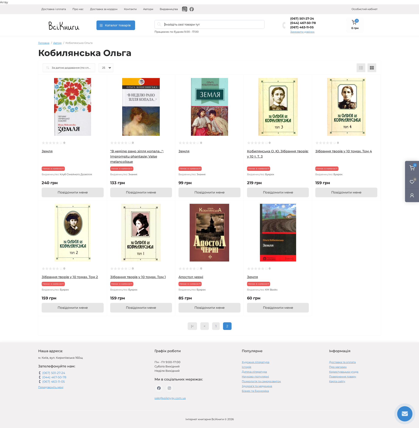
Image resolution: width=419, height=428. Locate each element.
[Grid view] (371, 67)
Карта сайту (337, 381)
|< (192, 326)
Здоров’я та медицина (257, 386)
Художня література (255, 362)
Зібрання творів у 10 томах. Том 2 (70, 277)
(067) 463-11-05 (302, 27)
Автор (57, 42)
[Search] (159, 24)
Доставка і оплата (53, 9)
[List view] (361, 67)
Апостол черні (191, 277)
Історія (246, 367)
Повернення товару (342, 376)
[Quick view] (100, 81)
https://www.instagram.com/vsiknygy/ (169, 388)
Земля (47, 151)
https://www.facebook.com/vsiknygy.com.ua (159, 388)
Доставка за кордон (103, 9)
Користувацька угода (343, 371)
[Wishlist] (100, 89)
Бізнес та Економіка (255, 390)
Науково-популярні (255, 376)
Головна (43, 42)
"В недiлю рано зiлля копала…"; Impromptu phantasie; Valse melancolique (136, 156)
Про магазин (338, 367)
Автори (148, 9)
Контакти (130, 9)
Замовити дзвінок (302, 31)
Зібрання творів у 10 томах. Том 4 (343, 151)
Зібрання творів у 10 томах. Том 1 (138, 277)
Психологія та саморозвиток (261, 381)
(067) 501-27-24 (302, 18)
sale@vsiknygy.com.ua (170, 398)
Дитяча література (254, 371)
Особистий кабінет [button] (365, 9)
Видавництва (169, 9)
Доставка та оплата (342, 362)
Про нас (78, 9)
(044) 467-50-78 (303, 23)
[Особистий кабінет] (412, 195)
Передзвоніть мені (50, 387)
